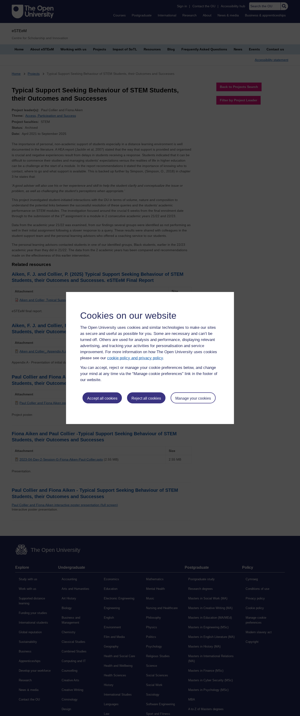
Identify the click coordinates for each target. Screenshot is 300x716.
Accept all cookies (102, 398)
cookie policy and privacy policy (135, 358)
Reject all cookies (146, 398)
